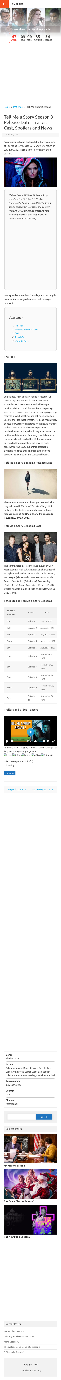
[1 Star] (8, 755)
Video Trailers (21, 341)
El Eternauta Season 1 (14, 1352)
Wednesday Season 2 (14, 1331)
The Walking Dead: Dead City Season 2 (22, 1347)
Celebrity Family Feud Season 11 (19, 1336)
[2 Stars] (17, 755)
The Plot (18, 325)
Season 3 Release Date (25, 329)
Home (7, 107)
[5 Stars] (46, 755)
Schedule (19, 337)
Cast (16, 333)
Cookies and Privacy (31, 1370)
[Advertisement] (30, 74)
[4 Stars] (36, 755)
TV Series (18, 4)
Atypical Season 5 (15, 789)
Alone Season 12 (11, 1342)
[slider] (18, 741)
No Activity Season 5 (44, 789)
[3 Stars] (27, 755)
